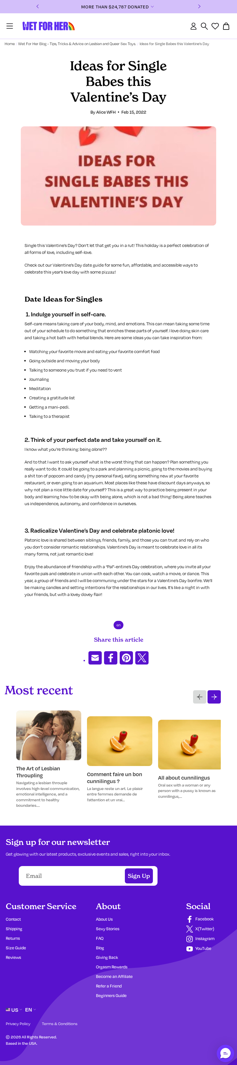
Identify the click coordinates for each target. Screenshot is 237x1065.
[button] (225, 1053)
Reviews (13, 957)
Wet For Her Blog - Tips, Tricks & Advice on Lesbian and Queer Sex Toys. (77, 43)
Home (10, 43)
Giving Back (107, 957)
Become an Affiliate (114, 976)
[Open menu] (10, 26)
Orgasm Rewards (111, 966)
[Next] (199, 6)
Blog (100, 947)
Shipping (14, 928)
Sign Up (139, 875)
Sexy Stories (107, 928)
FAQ (99, 938)
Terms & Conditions (59, 1023)
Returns (13, 938)
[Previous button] (199, 697)
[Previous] (38, 6)
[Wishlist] (215, 26)
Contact (13, 919)
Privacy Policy (18, 1023)
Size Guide (16, 947)
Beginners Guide (111, 995)
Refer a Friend (109, 985)
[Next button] (214, 697)
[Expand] (158, 6)
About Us (104, 919)
